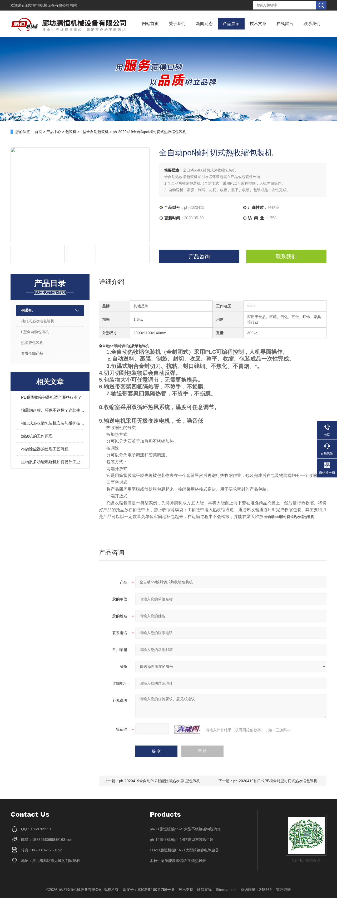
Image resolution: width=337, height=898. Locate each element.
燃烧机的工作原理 (37, 436)
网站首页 (150, 23)
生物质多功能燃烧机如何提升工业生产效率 (52, 462)
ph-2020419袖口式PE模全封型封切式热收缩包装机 (275, 781)
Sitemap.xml (226, 889)
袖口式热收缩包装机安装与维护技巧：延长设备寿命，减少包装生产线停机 (52, 423)
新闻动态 (204, 23)
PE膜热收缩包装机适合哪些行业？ (51, 397)
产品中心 (53, 132)
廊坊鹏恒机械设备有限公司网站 (51, 5)
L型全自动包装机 (94, 132)
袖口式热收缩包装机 (37, 321)
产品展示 (231, 23)
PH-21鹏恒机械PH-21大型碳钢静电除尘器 (184, 850)
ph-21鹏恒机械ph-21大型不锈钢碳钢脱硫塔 (185, 829)
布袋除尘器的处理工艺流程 (44, 449)
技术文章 (258, 23)
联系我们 (312, 23)
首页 (38, 132)
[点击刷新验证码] (187, 729)
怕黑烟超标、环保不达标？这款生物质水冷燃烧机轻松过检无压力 (52, 410)
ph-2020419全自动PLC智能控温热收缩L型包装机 (159, 781)
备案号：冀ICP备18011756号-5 (148, 889)
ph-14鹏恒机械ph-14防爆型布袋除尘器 (182, 839)
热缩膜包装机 (32, 343)
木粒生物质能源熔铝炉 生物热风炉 (178, 860)
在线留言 (284, 23)
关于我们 (177, 23)
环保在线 (204, 889)
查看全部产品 (32, 353)
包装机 (70, 132)
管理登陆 (283, 889)
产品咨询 (199, 256)
